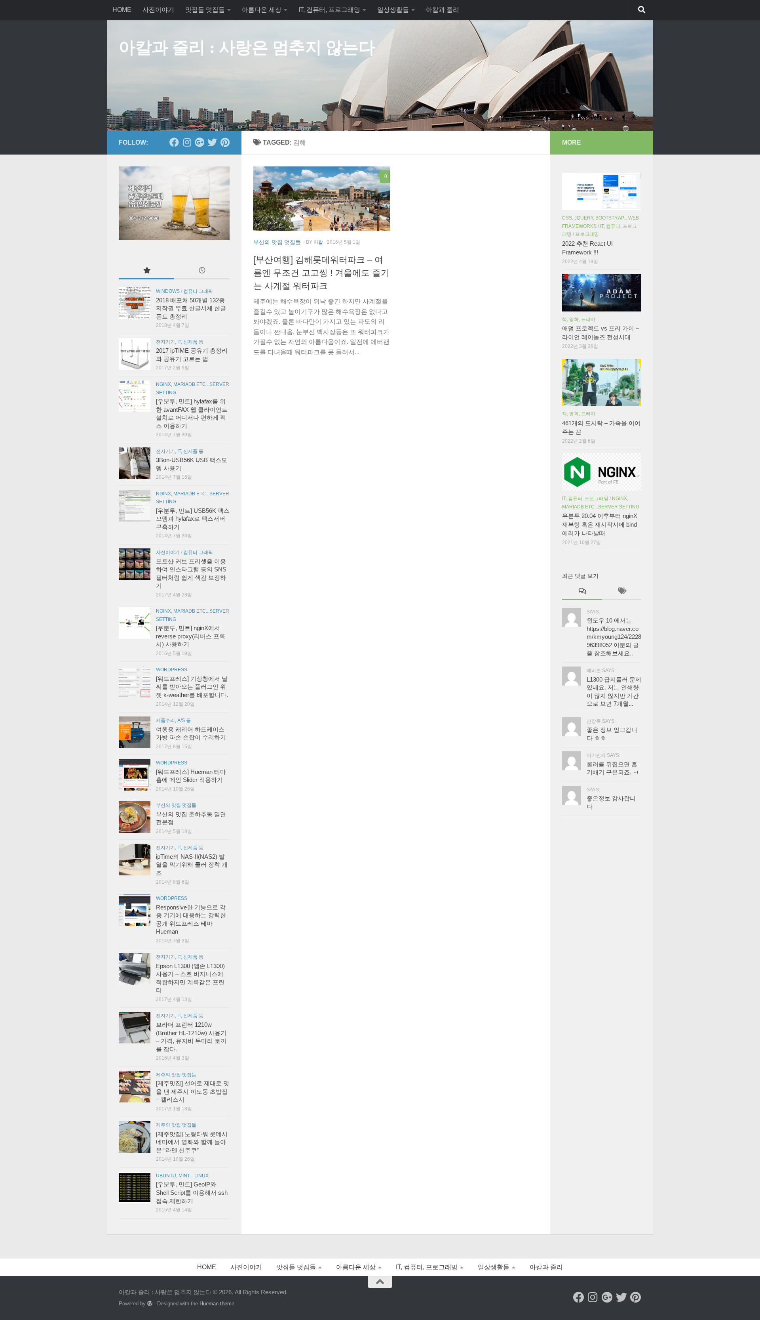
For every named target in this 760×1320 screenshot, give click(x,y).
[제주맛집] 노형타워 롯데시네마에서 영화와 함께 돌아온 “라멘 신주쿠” (192, 1142)
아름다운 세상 (261, 9)
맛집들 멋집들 (205, 9)
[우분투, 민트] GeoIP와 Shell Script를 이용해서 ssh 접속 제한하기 (192, 1192)
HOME (121, 9)
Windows (168, 291)
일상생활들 (393, 9)
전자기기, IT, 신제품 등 (179, 342)
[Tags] (621, 591)
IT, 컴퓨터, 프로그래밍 (329, 9)
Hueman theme (217, 1304)
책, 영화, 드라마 (578, 319)
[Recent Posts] (202, 270)
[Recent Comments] (582, 591)
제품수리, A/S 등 (173, 720)
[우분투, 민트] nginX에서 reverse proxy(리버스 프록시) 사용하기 (190, 636)
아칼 (318, 242)
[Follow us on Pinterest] (225, 142)
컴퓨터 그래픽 (198, 291)
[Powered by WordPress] (149, 1303)
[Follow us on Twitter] (212, 142)
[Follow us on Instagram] (187, 142)
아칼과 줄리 (442, 9)
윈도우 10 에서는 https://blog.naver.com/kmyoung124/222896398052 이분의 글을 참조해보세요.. (614, 636)
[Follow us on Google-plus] (199, 142)
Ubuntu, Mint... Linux (182, 1176)
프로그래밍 (587, 234)
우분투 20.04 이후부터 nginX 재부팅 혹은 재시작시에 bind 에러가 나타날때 (599, 525)
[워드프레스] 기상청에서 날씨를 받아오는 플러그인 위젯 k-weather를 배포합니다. (192, 687)
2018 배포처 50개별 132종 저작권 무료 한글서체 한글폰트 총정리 (191, 308)
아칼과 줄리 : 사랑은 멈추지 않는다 (247, 47)
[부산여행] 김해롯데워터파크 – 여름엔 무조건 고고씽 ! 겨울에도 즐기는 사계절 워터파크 (321, 273)
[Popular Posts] (146, 270)
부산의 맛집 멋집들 (277, 242)
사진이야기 (158, 9)
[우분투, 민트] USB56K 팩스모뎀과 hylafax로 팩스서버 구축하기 (193, 519)
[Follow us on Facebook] (174, 142)
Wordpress (171, 669)
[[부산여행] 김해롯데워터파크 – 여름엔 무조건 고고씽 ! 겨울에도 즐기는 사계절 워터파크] (321, 198)
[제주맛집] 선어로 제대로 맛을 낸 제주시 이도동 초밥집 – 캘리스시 (192, 1091)
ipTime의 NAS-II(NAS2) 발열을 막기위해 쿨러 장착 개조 (192, 865)
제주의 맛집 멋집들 (176, 1074)
